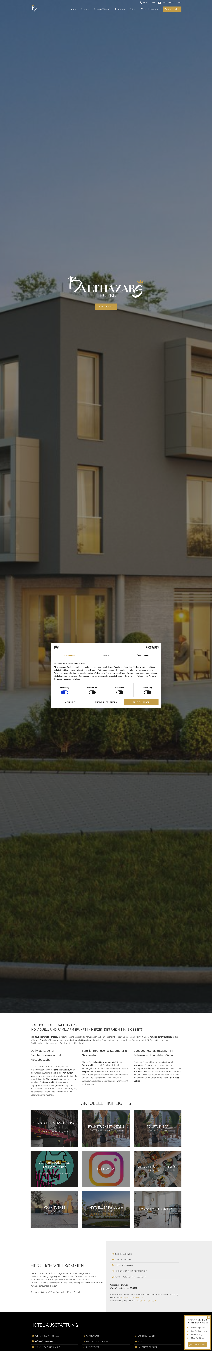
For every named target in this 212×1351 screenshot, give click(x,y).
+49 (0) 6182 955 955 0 (146, 1300)
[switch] (92, 692)
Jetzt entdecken (197, 1344)
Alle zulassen (141, 702)
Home (73, 9)
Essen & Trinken (102, 9)
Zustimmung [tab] (69, 656)
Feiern (133, 9)
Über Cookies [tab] (143, 656)
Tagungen (120, 9)
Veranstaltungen (149, 9)
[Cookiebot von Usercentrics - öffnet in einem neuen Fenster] (148, 647)
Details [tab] (106, 656)
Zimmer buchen (172, 9)
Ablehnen (70, 702)
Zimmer (85, 9)
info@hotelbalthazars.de (132, 1297)
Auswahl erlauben (106, 702)
